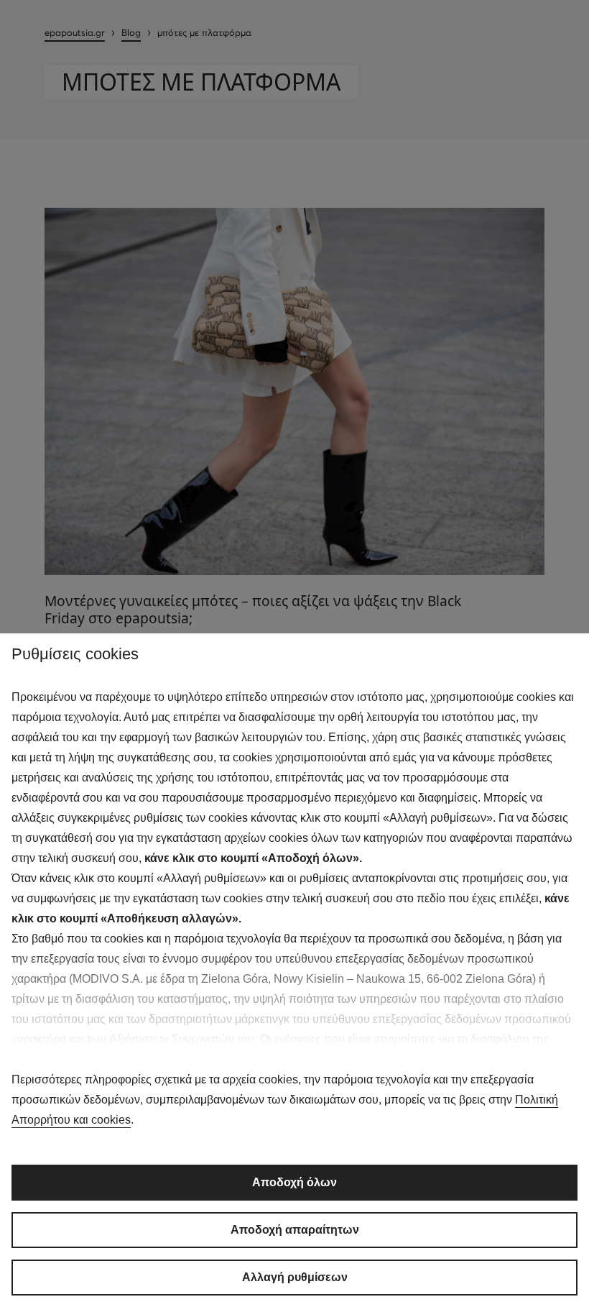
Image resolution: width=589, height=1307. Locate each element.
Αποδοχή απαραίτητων (295, 1230)
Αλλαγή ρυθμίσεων (295, 1277)
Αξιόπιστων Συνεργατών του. (183, 1039)
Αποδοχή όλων (294, 1182)
